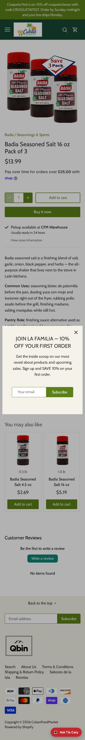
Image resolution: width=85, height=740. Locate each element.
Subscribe (59, 392)
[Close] (76, 332)
